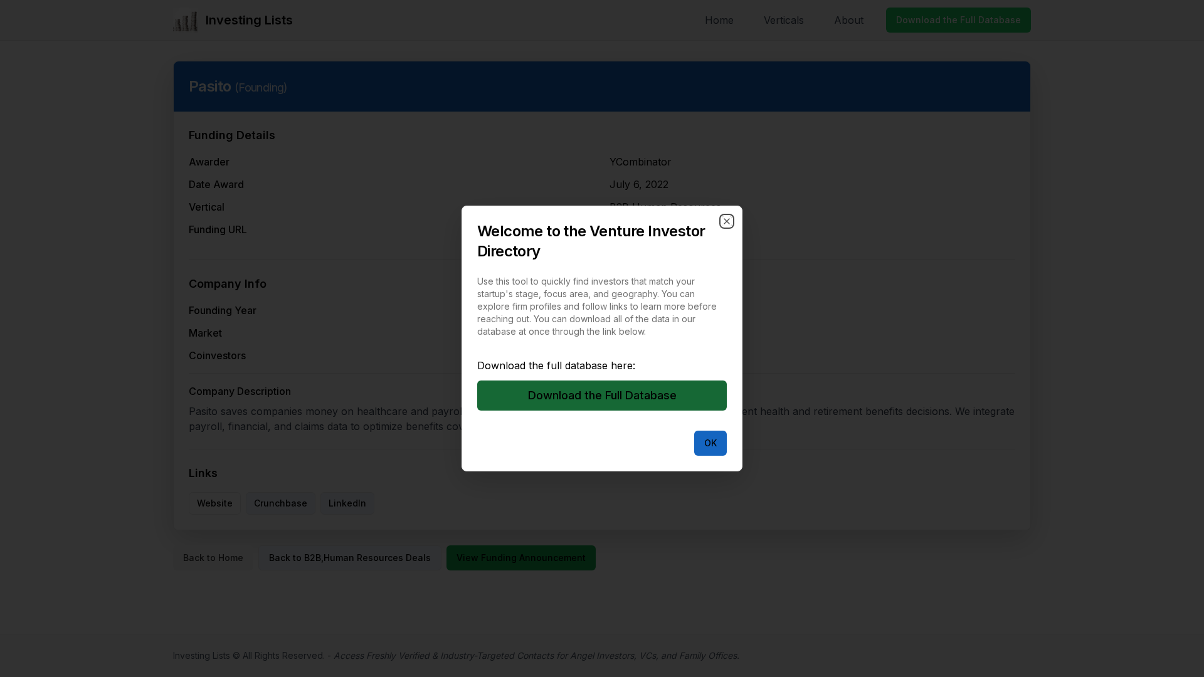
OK (710, 443)
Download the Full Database (602, 395)
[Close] (727, 221)
